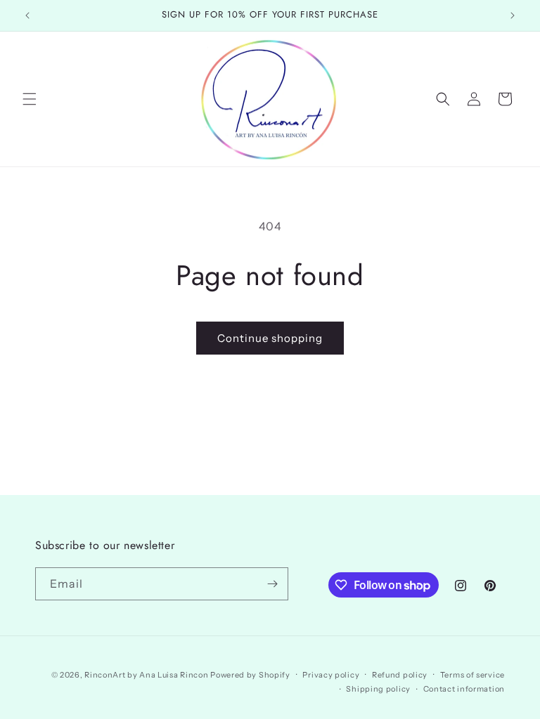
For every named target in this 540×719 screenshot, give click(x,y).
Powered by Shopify (250, 675)
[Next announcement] (512, 15)
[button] (29, 99)
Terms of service (472, 675)
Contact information (464, 689)
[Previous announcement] (27, 15)
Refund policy (400, 675)
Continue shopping (270, 338)
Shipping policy (378, 689)
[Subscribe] (272, 583)
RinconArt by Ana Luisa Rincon (146, 675)
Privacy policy (330, 675)
